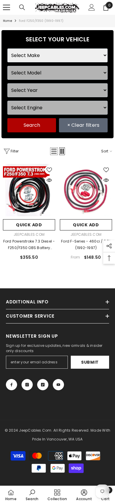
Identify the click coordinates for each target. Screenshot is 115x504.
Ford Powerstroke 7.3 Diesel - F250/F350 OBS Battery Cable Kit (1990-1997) (29, 245)
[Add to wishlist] (49, 169)
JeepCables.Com (29, 234)
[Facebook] (11, 384)
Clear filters (83, 125)
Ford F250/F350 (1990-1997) (41, 21)
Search (32, 125)
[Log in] (91, 7)
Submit (90, 362)
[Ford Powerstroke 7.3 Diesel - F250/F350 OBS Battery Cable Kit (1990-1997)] (29, 190)
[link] (32, 495)
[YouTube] (58, 384)
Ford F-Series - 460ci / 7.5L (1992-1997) (86, 244)
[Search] (22, 7)
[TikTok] (42, 384)
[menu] (6, 7)
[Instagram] (27, 384)
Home (7, 21)
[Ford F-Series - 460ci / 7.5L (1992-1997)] (86, 190)
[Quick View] (49, 180)
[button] (54, 151)
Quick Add (29, 225)
